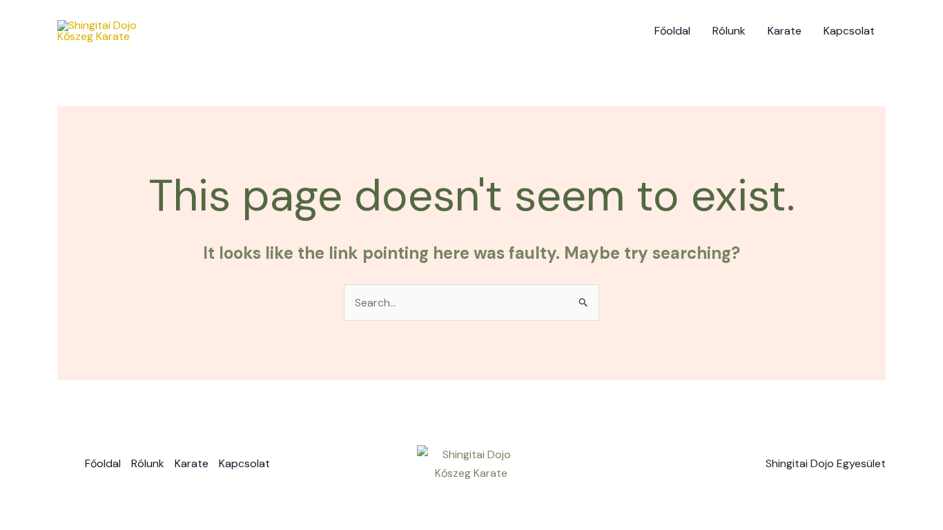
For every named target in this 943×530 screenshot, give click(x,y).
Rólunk (729, 30)
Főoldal (672, 30)
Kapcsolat (849, 30)
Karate (784, 30)
